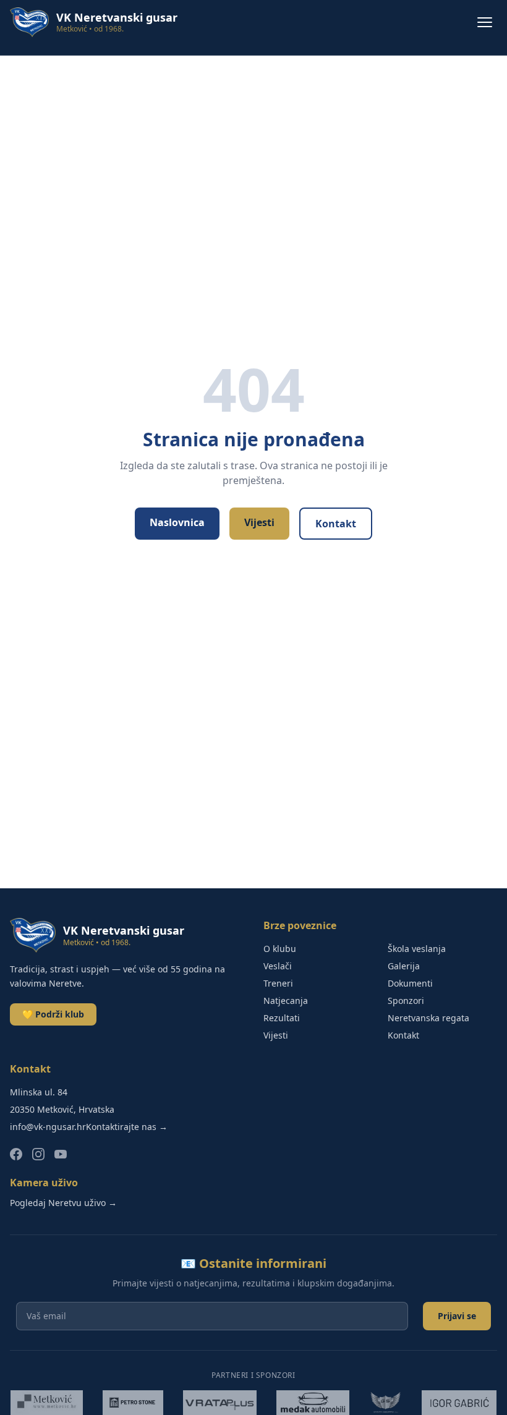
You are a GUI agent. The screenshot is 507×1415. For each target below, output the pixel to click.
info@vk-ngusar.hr (48, 1126)
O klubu (279, 948)
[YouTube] (60, 1154)
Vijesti (259, 522)
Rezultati (281, 1018)
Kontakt (335, 523)
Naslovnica (177, 522)
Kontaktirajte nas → (127, 1126)
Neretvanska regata (428, 1018)
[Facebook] (16, 1154)
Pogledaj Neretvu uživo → (63, 1203)
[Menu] (484, 22)
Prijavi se (457, 1316)
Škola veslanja (417, 948)
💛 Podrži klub (53, 1014)
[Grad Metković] (46, 1402)
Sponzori (406, 1000)
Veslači (277, 966)
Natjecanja (285, 1000)
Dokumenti (410, 983)
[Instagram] (38, 1154)
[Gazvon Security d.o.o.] (385, 1402)
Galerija (404, 966)
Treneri (278, 983)
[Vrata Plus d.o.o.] (220, 1402)
